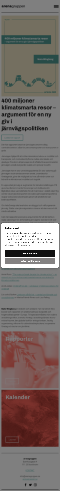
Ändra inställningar (30, 261)
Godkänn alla (30, 253)
